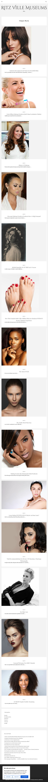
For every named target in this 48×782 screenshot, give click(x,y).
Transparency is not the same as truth (12, 743)
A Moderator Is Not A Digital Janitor (12, 739)
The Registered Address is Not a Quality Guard (14, 751)
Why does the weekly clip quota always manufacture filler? (16, 741)
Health (5, 723)
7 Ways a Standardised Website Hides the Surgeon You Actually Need (19, 736)
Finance (6, 720)
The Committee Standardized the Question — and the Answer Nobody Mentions (21, 749)
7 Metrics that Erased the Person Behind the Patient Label (16, 746)
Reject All (16, 776)
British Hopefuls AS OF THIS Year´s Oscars (24, 267)
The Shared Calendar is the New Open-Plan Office (15, 752)
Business (6, 718)
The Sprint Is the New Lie (9, 755)
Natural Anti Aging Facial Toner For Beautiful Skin (24, 71)
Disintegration (7, 754)
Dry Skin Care (24, 612)
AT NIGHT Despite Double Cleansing (24, 702)
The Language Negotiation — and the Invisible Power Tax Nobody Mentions (20, 759)
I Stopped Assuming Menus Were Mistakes (13, 738)
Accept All (24, 776)
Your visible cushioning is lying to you (12, 757)
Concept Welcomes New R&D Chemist (24, 663)
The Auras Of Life (24, 371)
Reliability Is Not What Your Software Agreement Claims (16, 747)
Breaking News (7, 717)
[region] (16, 772)
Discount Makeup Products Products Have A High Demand (24, 216)
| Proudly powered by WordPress (36, 779)
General (6, 721)
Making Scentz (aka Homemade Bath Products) (24, 474)
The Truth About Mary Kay (24, 423)
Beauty (24, 68)
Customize (8, 776)
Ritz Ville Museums (24, 8)
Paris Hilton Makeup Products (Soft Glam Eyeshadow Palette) (24, 114)
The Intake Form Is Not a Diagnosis (12, 744)
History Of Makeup (24, 165)
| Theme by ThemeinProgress (24, 779)
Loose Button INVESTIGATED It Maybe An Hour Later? (24, 515)
